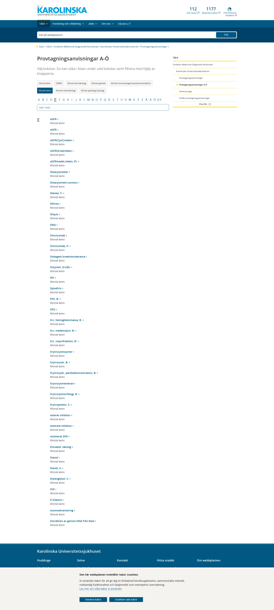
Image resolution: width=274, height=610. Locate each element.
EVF (52, 489)
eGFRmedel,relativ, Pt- (63, 161)
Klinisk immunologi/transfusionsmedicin (131, 83)
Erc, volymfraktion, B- (63, 341)
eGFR (53, 119)
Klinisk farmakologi (77, 83)
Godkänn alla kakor (126, 599)
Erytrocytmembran (62, 383)
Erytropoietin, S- (60, 404)
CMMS (59, 83)
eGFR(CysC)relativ (61, 140)
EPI (52, 277)
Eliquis (54, 214)
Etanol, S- (56, 468)
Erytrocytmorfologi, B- (64, 394)
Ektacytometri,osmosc (64, 182)
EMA (53, 225)
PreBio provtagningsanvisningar (194, 98)
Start (41, 46)
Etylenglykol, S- (59, 478)
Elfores (54, 203)
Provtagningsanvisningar (153, 46)
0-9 (159, 99)
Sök (226, 34)
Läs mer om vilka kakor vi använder (100, 588)
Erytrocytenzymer (61, 351)
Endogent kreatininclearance (67, 256)
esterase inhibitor (61, 425)
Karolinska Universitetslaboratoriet (119, 46)
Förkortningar (185, 91)
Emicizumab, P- (59, 246)
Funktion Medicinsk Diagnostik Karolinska (76, 46)
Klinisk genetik (99, 83)
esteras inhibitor (60, 415)
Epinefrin (55, 288)
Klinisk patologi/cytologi (92, 90)
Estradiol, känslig (60, 447)
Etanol (54, 457)
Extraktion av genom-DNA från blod (72, 521)
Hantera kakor (93, 599)
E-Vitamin (56, 500)
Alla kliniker (45, 83)
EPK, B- (54, 299)
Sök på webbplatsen (51, 35)
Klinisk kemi (45, 90)
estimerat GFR (59, 436)
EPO (52, 309)
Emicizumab (57, 235)
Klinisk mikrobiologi (66, 90)
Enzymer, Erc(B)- (60, 267)
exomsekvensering (61, 510)
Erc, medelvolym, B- (62, 330)
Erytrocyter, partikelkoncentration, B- (73, 373)
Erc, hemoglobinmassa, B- (66, 320)
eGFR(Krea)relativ (61, 150)
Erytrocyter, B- (59, 362)
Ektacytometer (59, 172)
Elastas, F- (56, 193)
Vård (49, 46)
